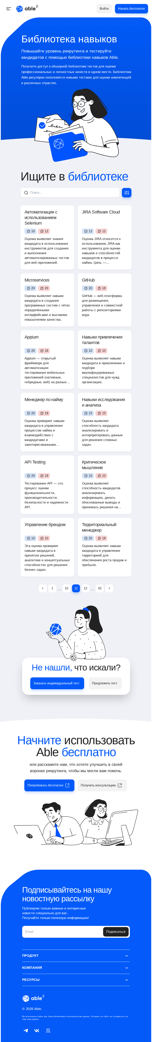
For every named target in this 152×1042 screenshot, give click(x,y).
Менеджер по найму (44, 399)
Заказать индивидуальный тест (56, 683)
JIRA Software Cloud (101, 212)
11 (76, 588)
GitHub (88, 280)
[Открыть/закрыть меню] (8, 8)
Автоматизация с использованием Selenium (41, 218)
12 (85, 588)
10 (66, 588)
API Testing (35, 462)
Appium (32, 337)
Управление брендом (45, 524)
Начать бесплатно (131, 8)
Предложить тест (104, 683)
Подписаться (115, 931)
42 (100, 588)
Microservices (37, 280)
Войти (104, 8)
